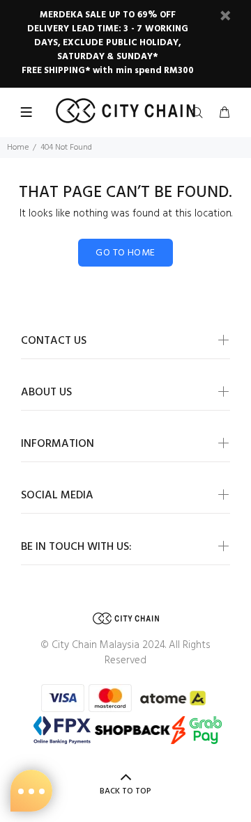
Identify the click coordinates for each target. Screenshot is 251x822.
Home (18, 148)
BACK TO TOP (125, 791)
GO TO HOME (125, 253)
